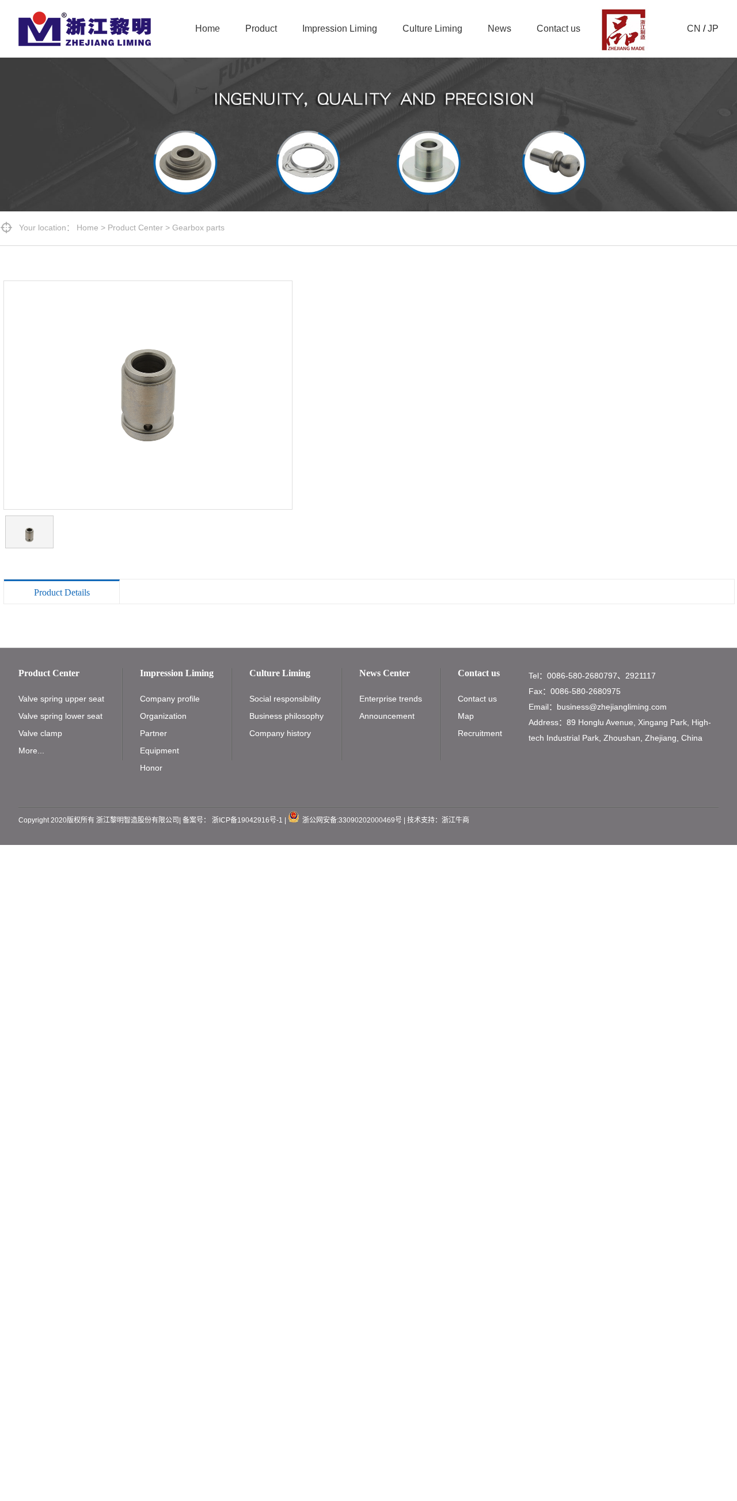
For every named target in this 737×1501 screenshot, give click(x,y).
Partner (153, 733)
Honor (151, 767)
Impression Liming (339, 28)
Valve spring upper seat (61, 698)
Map (466, 716)
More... (31, 750)
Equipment (159, 750)
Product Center (135, 227)
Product (261, 28)
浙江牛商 (455, 820)
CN (694, 28)
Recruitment (480, 733)
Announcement (387, 716)
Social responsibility (285, 698)
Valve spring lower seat (60, 716)
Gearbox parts (198, 227)
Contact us (558, 28)
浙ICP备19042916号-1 (247, 820)
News (499, 28)
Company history (280, 733)
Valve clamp (40, 733)
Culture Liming (432, 28)
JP (713, 28)
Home (207, 28)
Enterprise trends (390, 698)
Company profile (170, 698)
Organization (163, 716)
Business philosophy (286, 716)
